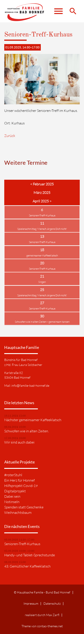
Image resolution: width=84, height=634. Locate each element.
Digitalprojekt (15, 491)
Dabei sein (12, 496)
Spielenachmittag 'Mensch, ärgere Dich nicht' (42, 229)
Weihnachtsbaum (18, 512)
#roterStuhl (13, 475)
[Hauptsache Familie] (25, 13)
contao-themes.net (50, 626)
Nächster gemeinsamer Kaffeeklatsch (32, 420)
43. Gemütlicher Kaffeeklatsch (27, 566)
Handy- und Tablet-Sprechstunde (29, 555)
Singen (42, 282)
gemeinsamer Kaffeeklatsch (42, 255)
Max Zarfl (52, 615)
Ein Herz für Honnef (19, 480)
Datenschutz (52, 603)
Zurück (9, 135)
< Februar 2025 (42, 184)
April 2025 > (42, 201)
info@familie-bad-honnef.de (30, 385)
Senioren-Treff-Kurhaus (42, 215)
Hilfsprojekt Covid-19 (21, 485)
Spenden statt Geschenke (23, 507)
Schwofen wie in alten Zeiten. (26, 431)
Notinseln (11, 502)
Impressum (31, 603)
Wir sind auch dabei (19, 442)
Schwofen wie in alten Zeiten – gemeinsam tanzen (42, 321)
